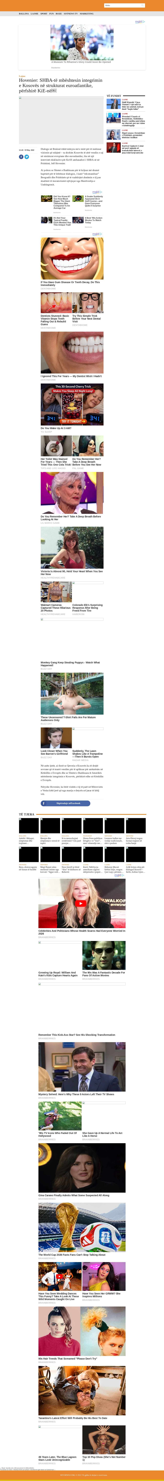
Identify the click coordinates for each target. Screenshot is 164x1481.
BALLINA (24, 13)
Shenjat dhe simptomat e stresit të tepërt (50, 840)
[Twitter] (26, 157)
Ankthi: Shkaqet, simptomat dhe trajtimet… (26, 840)
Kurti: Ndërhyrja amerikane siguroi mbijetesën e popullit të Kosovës (92, 871)
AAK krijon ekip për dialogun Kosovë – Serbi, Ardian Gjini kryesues (135, 871)
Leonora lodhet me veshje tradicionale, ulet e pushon (113, 840)
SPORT (43, 13)
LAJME (34, 13)
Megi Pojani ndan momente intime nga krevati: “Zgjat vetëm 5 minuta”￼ (50, 871)
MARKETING (87, 13)
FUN (51, 13)
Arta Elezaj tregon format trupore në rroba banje (134, 840)
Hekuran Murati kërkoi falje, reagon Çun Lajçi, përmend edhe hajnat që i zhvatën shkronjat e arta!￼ (113, 873)
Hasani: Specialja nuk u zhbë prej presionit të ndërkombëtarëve (17, 1468)
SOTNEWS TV (71, 13)
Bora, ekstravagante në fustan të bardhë (28, 868)
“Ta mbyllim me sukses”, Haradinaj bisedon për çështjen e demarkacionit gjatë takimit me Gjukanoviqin (27, 1469)
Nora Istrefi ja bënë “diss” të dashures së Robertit (71, 869)
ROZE (59, 13)
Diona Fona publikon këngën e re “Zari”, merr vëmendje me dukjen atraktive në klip (92, 843)
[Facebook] (21, 157)
